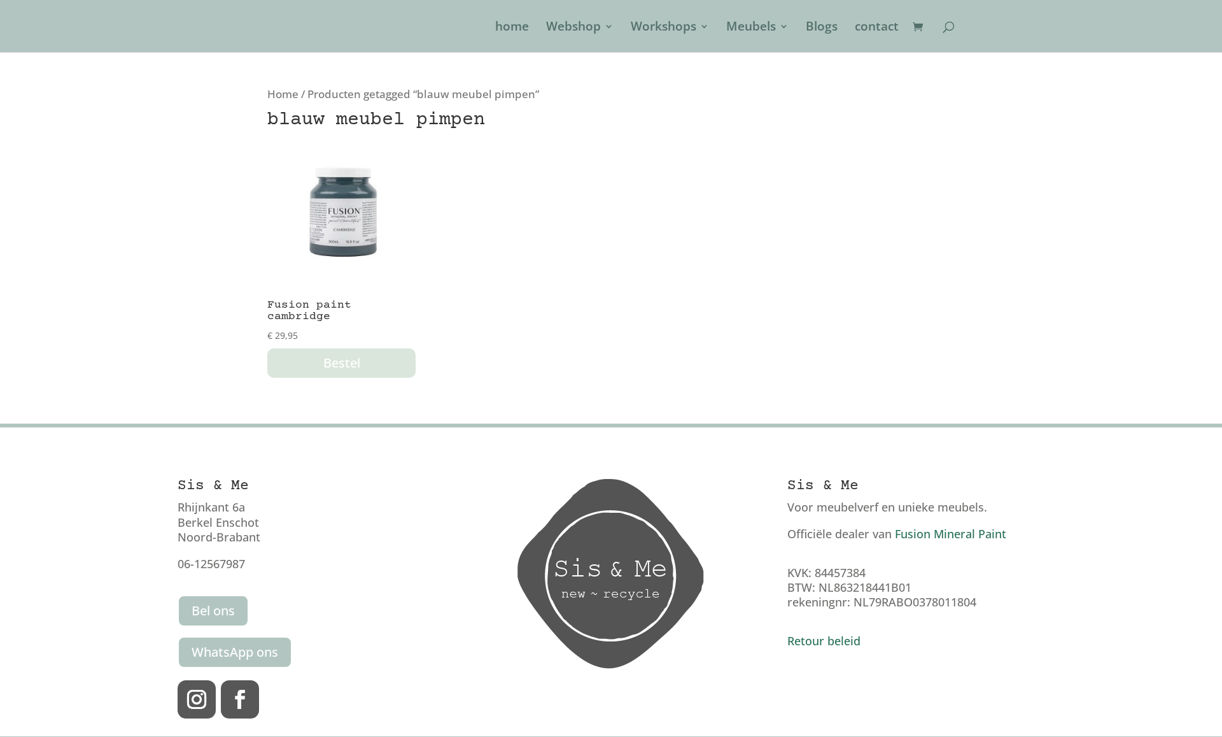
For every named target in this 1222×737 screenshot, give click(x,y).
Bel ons (213, 610)
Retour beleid (823, 640)
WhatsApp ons (235, 652)
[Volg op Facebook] (240, 699)
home (512, 28)
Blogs (822, 28)
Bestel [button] (341, 362)
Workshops (663, 28)
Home (282, 94)
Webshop (573, 28)
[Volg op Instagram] (197, 699)
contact (877, 28)
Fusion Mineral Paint (950, 533)
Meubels (751, 28)
